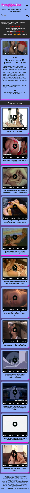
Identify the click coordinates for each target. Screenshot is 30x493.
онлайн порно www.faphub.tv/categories (16, 32)
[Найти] (27, 15)
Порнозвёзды (16, 9)
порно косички (15, 26)
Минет (24, 85)
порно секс (16, 34)
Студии (24, 9)
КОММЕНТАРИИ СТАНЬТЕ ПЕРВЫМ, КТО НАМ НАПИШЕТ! (15, 93)
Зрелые (17, 85)
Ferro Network (12, 87)
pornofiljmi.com (11, 5)
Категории (6, 9)
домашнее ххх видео (13, 28)
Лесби (12, 85)
